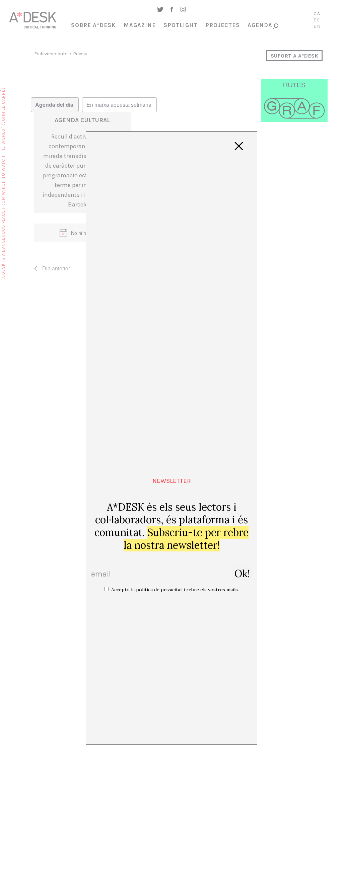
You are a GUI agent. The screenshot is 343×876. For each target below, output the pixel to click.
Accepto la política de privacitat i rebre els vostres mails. (175, 590)
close (238, 146)
